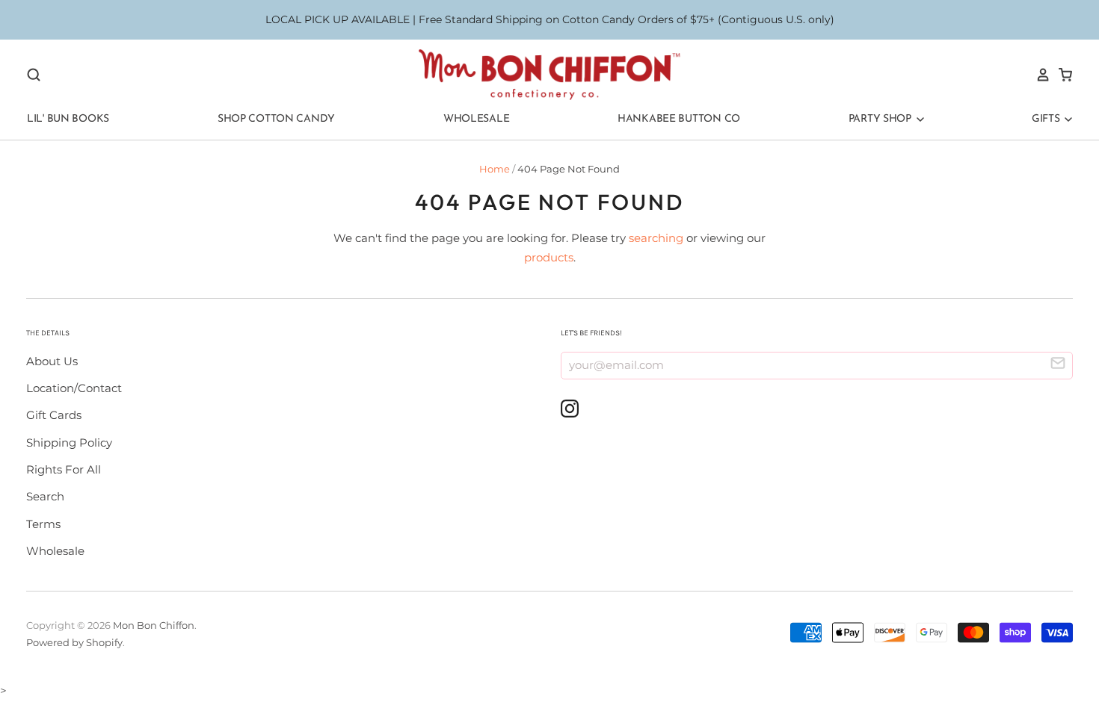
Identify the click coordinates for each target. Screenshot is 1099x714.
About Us (52, 361)
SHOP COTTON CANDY (276, 119)
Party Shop (881, 119)
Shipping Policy (69, 442)
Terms (43, 524)
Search (45, 496)
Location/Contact (74, 388)
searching (656, 238)
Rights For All (63, 469)
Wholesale (476, 119)
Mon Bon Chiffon (153, 625)
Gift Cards (53, 415)
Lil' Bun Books (68, 119)
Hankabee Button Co (679, 119)
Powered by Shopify (74, 642)
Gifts (1047, 119)
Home (494, 169)
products (548, 257)
